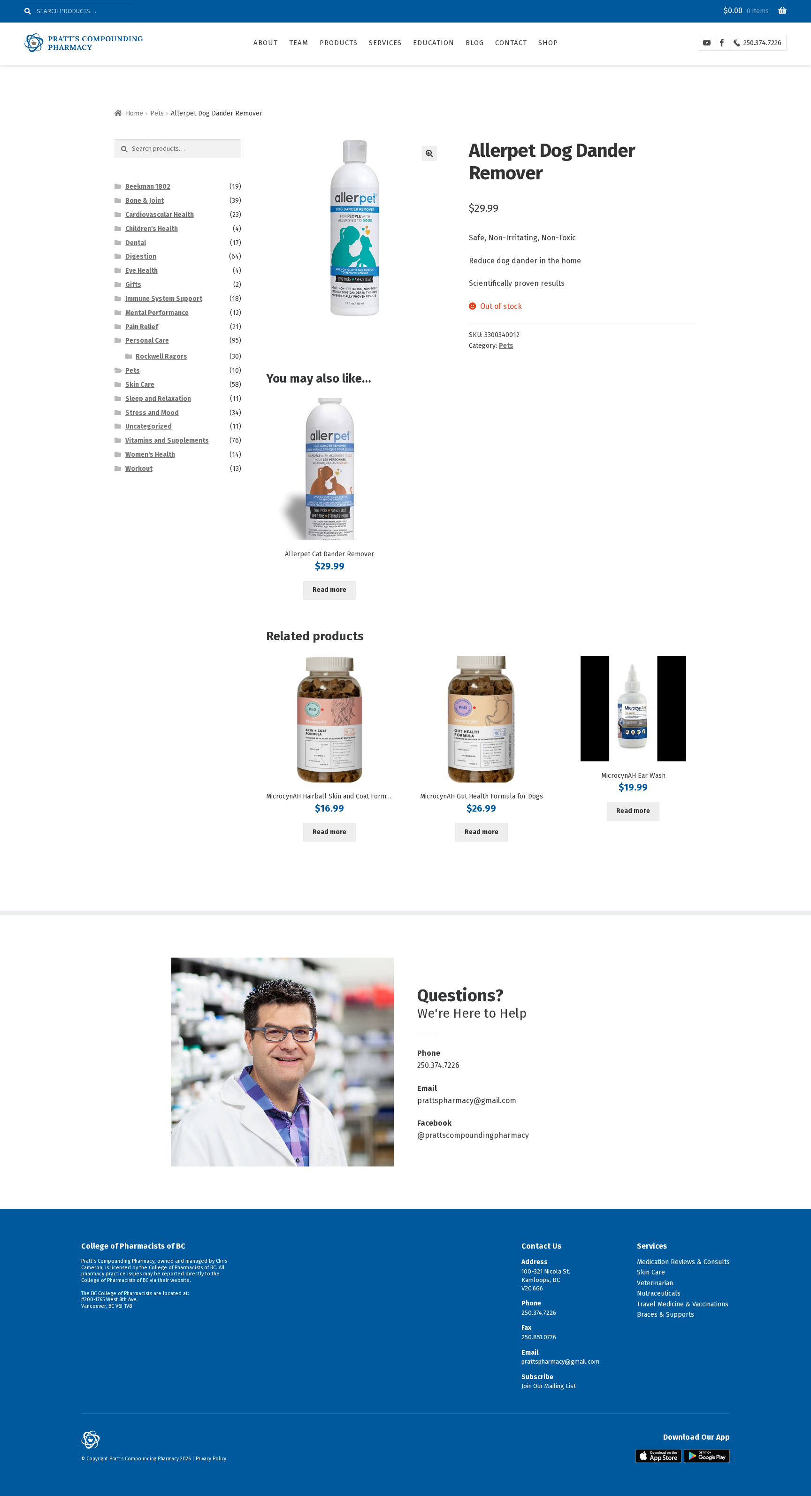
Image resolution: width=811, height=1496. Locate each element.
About (265, 42)
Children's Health (151, 229)
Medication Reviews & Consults (683, 1262)
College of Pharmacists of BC (133, 1246)
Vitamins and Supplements (167, 441)
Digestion (140, 257)
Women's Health (150, 455)
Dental (135, 243)
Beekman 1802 (147, 187)
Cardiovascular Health (159, 215)
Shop (548, 42)
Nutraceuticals (659, 1293)
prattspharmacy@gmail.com (466, 1100)
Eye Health (141, 271)
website (180, 1280)
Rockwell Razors (161, 357)
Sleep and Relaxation (158, 399)
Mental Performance (157, 313)
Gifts (133, 285)
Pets (157, 113)
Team (298, 42)
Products (339, 42)
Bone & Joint (144, 201)
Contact (511, 42)
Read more (329, 590)
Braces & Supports (665, 1315)
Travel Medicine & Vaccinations (682, 1304)
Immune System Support (163, 299)
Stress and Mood (152, 413)
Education (433, 42)
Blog (475, 42)
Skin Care (139, 385)
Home (134, 113)
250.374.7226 (762, 42)
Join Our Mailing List (548, 1385)
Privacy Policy (211, 1459)
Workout (139, 469)
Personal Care (147, 341)
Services (385, 42)
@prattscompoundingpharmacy (473, 1135)
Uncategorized (148, 426)
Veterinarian (655, 1283)
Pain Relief (141, 327)
